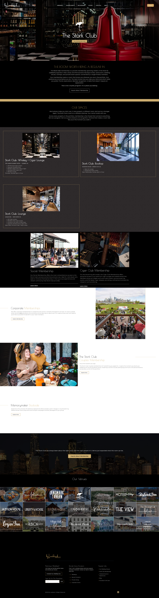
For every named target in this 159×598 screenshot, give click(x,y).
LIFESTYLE (98, 5)
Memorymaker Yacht (125, 524)
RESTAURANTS (81, 5)
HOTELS (90, 5)
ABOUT (106, 5)
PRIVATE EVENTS (70, 5)
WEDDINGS (60, 5)
